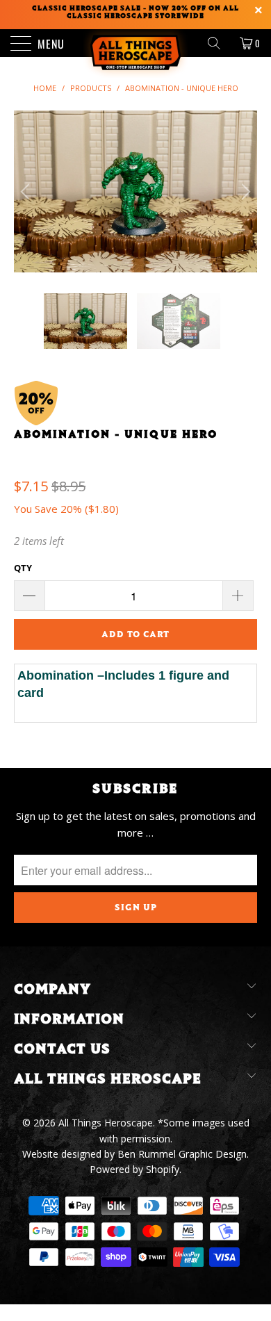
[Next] (244, 191)
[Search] (218, 43)
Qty (23, 567)
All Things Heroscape (105, 1122)
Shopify (162, 1169)
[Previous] (27, 191)
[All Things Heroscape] (136, 43)
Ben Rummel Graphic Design (182, 1153)
